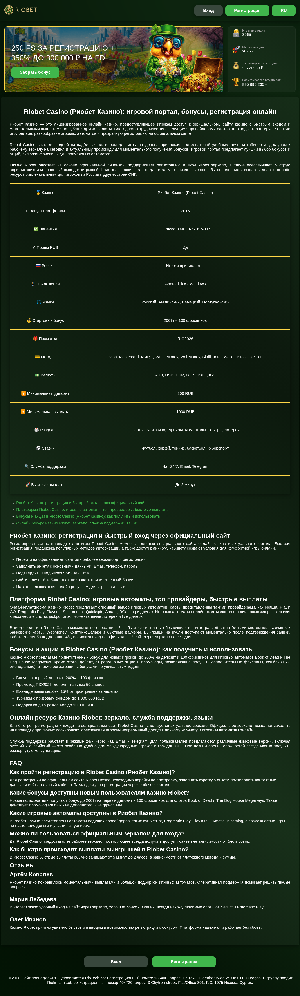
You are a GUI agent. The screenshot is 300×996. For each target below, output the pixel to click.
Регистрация (247, 10)
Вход (208, 10)
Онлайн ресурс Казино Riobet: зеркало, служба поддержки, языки (76, 523)
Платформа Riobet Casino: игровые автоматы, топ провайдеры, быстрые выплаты (92, 509)
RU (284, 10)
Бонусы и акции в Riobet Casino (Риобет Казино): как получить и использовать (88, 516)
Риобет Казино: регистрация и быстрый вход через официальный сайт (81, 503)
